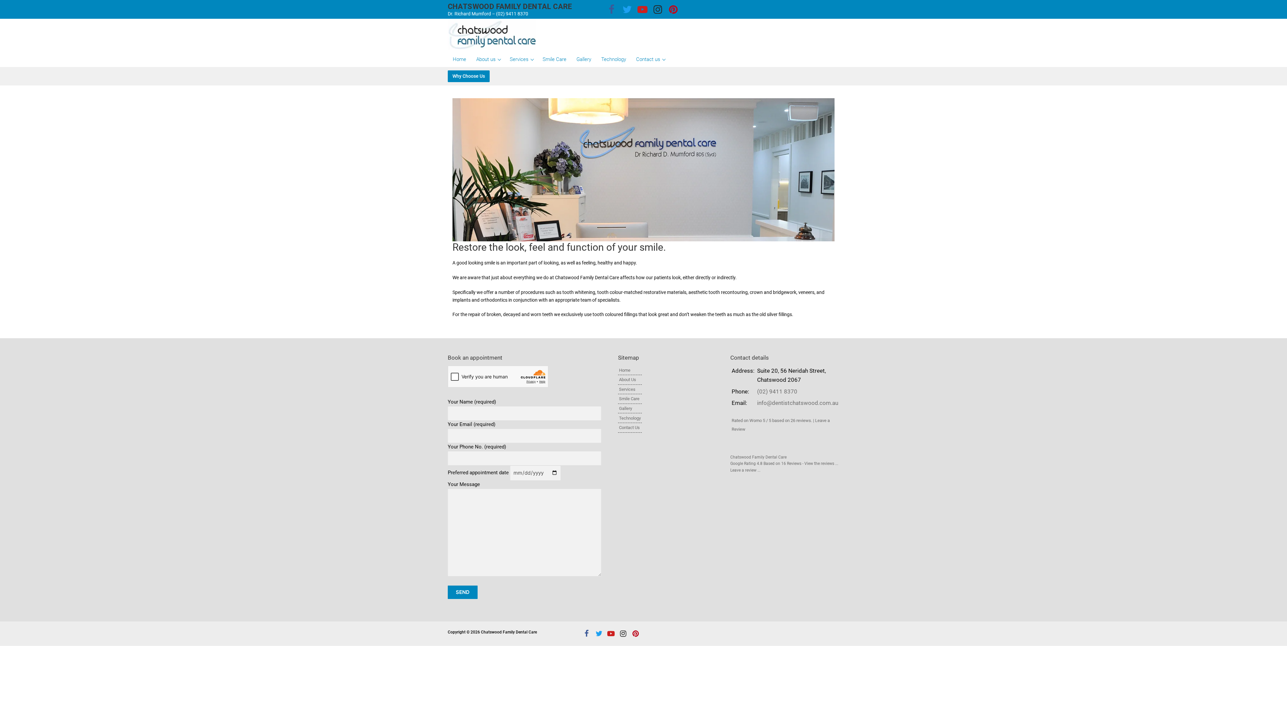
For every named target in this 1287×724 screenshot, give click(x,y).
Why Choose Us (468, 76)
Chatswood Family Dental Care (510, 6)
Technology (630, 418)
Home (624, 370)
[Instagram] (658, 9)
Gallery (625, 408)
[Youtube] (642, 9)
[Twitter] (627, 9)
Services (627, 389)
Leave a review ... (745, 470)
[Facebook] (612, 9)
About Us (627, 379)
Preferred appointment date (479, 473)
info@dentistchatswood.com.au (797, 403)
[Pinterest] (673, 9)
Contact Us (629, 427)
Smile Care (629, 398)
